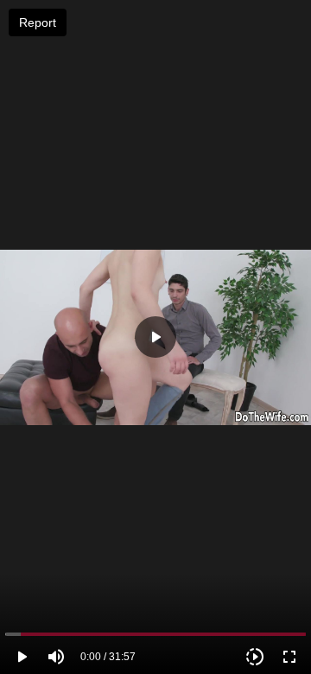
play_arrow (21, 656)
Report (37, 22)
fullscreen (289, 656)
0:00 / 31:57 (108, 657)
